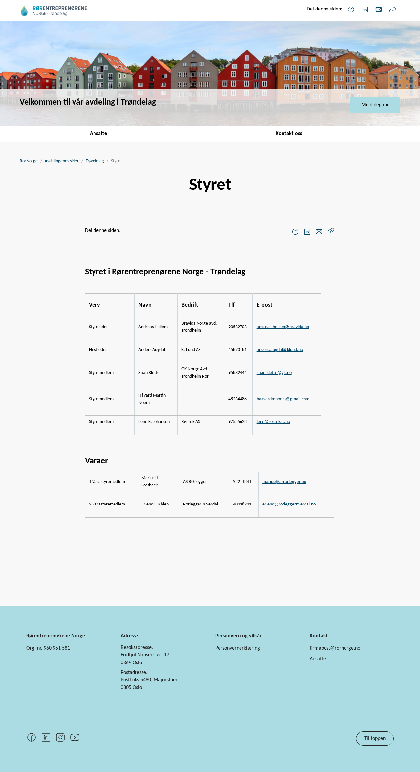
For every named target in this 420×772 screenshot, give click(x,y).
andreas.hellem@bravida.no (283, 327)
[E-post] (379, 10)
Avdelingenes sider (62, 161)
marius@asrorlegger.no (284, 481)
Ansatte (98, 133)
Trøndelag (95, 161)
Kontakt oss (289, 133)
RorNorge (29, 161)
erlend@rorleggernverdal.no (289, 504)
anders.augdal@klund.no (280, 349)
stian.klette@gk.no (274, 372)
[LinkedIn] (365, 10)
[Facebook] (351, 10)
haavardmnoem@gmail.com (283, 399)
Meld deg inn (375, 105)
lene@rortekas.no (273, 421)
